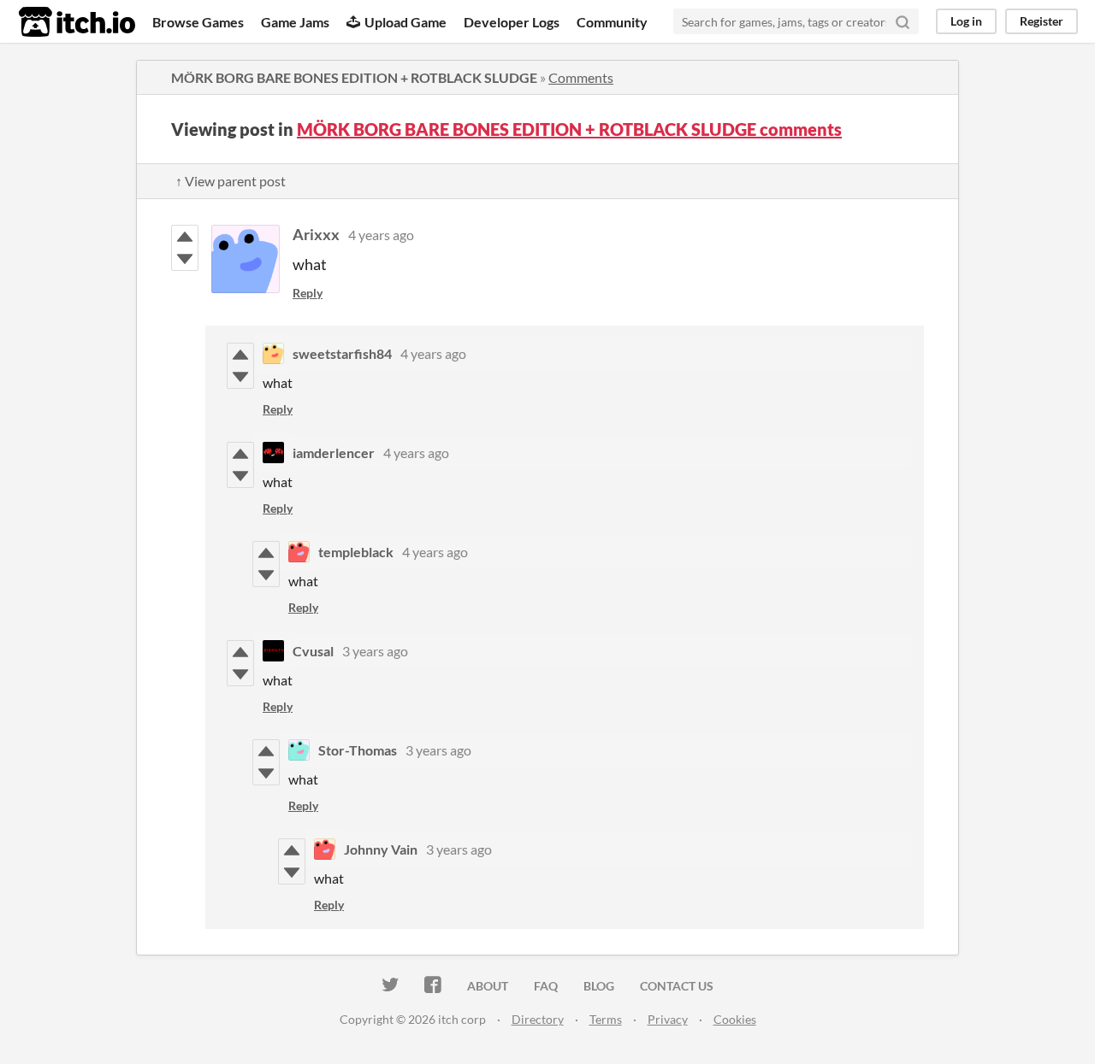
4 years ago (381, 234)
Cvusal (313, 651)
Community (612, 22)
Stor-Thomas (357, 750)
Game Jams (295, 22)
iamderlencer (334, 452)
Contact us (676, 986)
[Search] (902, 21)
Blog (598, 986)
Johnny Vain (380, 849)
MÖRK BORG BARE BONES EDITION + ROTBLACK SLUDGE (354, 77)
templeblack (356, 552)
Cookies (734, 1019)
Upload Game (405, 22)
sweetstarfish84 (342, 353)
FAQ (546, 986)
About (487, 986)
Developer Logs (511, 22)
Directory (538, 1019)
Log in (966, 21)
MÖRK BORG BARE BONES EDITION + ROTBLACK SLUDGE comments (569, 129)
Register (1041, 21)
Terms (605, 1019)
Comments (580, 77)
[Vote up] (185, 237)
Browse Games (198, 22)
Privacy (668, 1019)
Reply (308, 292)
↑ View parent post (230, 181)
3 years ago (375, 651)
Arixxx (316, 234)
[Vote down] (185, 259)
